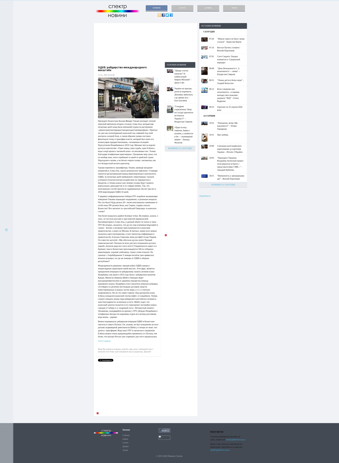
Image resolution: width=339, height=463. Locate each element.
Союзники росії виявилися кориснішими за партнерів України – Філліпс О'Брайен (230, 149)
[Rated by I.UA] (164, 437)
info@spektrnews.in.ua (220, 450)
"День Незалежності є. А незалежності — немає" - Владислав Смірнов (228, 71)
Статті (125, 443)
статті (182, 8)
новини (156, 8)
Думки (125, 446)
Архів (125, 450)
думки (208, 8)
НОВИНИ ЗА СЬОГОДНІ (180, 148)
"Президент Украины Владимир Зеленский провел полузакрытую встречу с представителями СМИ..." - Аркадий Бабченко (230, 164)
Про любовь (222, 135)
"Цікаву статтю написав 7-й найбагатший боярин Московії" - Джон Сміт (182, 76)
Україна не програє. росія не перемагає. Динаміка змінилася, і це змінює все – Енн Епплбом (183, 94)
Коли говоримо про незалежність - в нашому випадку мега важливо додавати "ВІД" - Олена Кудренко (228, 95)
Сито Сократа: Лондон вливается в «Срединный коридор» (228, 59)
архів (234, 8)
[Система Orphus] (164, 430)
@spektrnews (205, 196)
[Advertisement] (145, 42)
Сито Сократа (104, 341)
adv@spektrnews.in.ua (235, 439)
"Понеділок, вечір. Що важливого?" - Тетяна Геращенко (227, 126)
